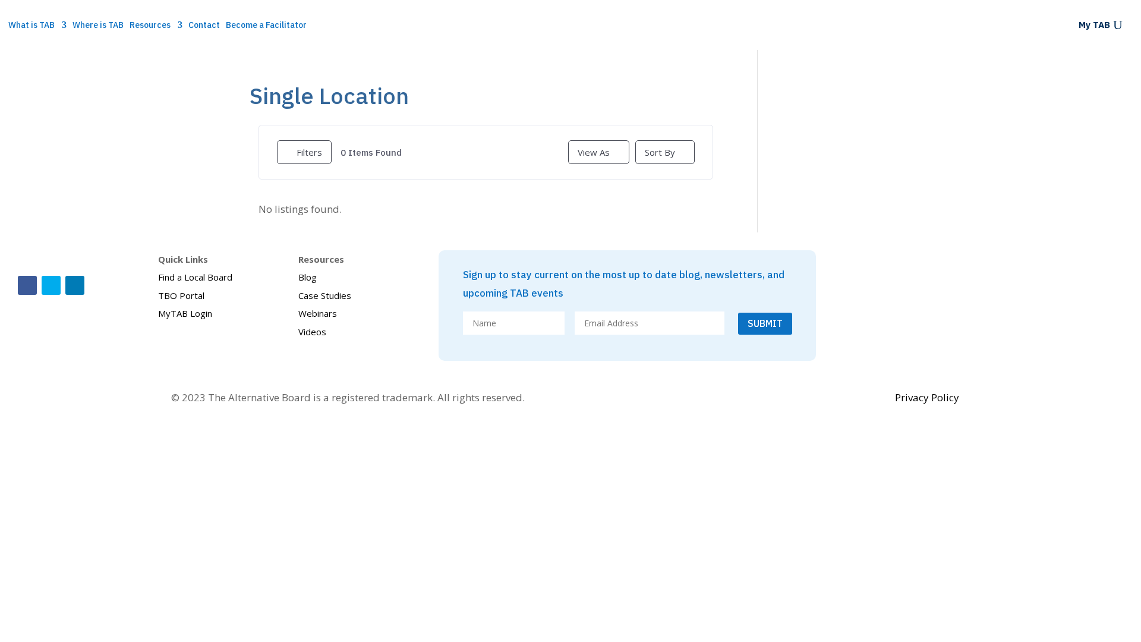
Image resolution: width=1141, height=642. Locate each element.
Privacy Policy (927, 397)
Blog (307, 277)
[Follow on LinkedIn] (74, 285)
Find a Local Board (195, 277)
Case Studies (324, 295)
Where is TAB (98, 25)
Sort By (660, 152)
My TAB (1094, 25)
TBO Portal (181, 295)
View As (594, 152)
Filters (309, 152)
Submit (765, 323)
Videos (312, 332)
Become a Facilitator (266, 25)
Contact (204, 25)
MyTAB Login (185, 313)
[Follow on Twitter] (51, 285)
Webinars (317, 313)
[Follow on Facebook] (27, 285)
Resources (150, 25)
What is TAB (31, 25)
